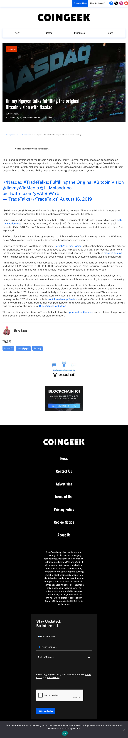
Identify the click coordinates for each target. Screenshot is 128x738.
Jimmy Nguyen (23, 348)
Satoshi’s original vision (67, 246)
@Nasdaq (12, 182)
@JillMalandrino (56, 187)
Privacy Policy (64, 509)
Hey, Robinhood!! (97, 3)
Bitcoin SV (8, 348)
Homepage (10, 135)
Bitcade (48, 33)
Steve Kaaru (13, 114)
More (110, 33)
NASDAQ (37, 348)
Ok (64, 733)
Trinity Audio (31, 149)
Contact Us (64, 471)
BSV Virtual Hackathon (52, 306)
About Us (64, 535)
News (17, 33)
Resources (79, 33)
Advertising (64, 484)
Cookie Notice (64, 522)
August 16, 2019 (76, 199)
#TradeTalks (36, 182)
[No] (124, 729)
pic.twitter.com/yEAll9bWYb (30, 193)
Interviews (11, 49)
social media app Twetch (62, 299)
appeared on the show (80, 312)
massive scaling (113, 253)
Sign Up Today (46, 711)
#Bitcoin (102, 182)
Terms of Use (64, 496)
